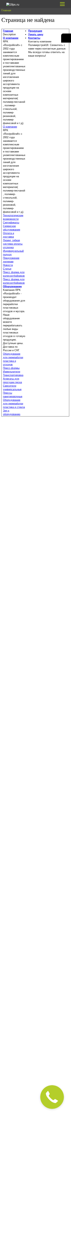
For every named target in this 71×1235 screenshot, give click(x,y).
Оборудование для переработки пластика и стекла (14, 404)
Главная (8, 30)
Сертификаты (11, 222)
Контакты (34, 37)
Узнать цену (35, 34)
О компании (10, 37)
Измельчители (11, 371)
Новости (8, 265)
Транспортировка (13, 375)
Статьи (7, 268)
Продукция (35, 30)
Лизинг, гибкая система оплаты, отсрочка (13, 244)
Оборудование (12, 286)
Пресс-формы (11, 368)
